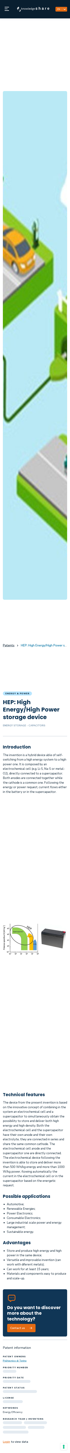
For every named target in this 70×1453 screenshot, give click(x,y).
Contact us (17, 1328)
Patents (8, 645)
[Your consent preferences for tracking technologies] (63, 1446)
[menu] (7, 9)
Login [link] (6, 1442)
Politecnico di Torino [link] (15, 1360)
